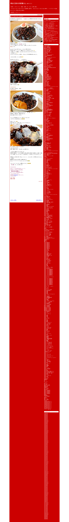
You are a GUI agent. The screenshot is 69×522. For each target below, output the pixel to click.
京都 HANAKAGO (47, 192)
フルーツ (45, 382)
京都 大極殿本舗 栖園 (48, 338)
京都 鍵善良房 (46, 137)
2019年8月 (46, 485)
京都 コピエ (46, 129)
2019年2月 (46, 490)
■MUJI (45, 228)
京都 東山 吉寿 (47, 259)
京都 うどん (46, 326)
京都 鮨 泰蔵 (46, 200)
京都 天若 (46, 183)
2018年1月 (46, 501)
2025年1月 (46, 429)
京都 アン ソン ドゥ (47, 116)
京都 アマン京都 (47, 170)
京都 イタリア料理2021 (48, 270)
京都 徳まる (46, 162)
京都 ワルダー (46, 197)
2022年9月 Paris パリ (47, 167)
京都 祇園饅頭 (46, 180)
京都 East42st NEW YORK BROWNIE (50, 153)
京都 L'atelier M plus (48, 58)
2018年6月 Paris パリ (47, 404)
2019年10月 (46, 483)
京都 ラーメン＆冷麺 (48, 301)
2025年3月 (46, 427)
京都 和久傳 (46, 256)
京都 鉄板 (46, 293)
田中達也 (45, 71)
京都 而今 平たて (47, 185)
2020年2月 (46, 480)
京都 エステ (46, 377)
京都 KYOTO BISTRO (48, 215)
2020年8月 (46, 475)
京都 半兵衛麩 (46, 182)
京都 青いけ (46, 288)
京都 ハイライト (47, 295)
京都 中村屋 (46, 188)
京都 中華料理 (46, 296)
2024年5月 (46, 436)
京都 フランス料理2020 (48, 281)
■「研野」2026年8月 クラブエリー (49, 30)
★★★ (45, 397)
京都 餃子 (46, 330)
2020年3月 (46, 479)
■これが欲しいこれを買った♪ (49, 229)
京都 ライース (46, 132)
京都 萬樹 (46, 90)
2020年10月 (46, 473)
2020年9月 (46, 474)
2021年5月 (46, 467)
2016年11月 (46, 513)
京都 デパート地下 (47, 361)
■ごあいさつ (46, 378)
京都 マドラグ (46, 190)
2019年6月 (46, 487)
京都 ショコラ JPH (48, 350)
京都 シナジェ (46, 203)
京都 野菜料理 (46, 311)
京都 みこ (46, 131)
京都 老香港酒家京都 (48, 297)
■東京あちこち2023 (47, 307)
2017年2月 (46, 511)
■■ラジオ (45, 241)
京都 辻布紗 (46, 121)
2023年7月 (46, 445)
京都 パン (46, 353)
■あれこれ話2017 (47, 392)
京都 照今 (46, 64)
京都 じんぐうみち (47, 91)
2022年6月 (46, 456)
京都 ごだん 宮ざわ (47, 260)
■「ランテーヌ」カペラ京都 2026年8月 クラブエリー (51, 21)
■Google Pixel (46, 107)
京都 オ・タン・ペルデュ (48, 286)
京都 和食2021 (47, 244)
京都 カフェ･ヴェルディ (48, 199)
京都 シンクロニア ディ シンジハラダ (50, 168)
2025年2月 (46, 428)
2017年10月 (46, 504)
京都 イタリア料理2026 (48, 60)
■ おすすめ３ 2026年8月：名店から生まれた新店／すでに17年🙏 (51, 33)
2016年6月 (46, 518)
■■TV (45, 240)
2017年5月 (46, 508)
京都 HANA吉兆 (47, 99)
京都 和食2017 (47, 247)
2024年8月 (46, 433)
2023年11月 (46, 441)
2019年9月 (46, 484)
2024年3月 (46, 438)
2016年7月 (46, 517)
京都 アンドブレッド (48, 122)
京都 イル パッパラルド (48, 158)
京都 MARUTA (47, 126)
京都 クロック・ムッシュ (48, 355)
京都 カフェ (46, 312)
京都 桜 (45, 369)
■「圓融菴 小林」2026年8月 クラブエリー (50, 34)
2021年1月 (46, 470)
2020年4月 (46, 478)
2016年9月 (46, 515)
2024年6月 (46, 435)
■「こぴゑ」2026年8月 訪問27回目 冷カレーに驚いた (51, 29)
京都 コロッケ (46, 331)
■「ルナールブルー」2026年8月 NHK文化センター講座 (51, 31)
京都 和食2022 (47, 243)
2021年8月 (46, 464)
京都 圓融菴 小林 (47, 217)
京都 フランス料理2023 (48, 278)
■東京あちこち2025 (47, 66)
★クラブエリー (46, 231)
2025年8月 (46, 423)
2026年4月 (46, 416)
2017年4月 (46, 509)
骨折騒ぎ (45, 56)
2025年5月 (46, 426)
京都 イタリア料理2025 (48, 105)
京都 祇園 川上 (47, 196)
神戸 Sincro (46, 177)
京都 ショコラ (46, 349)
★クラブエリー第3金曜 (48, 221)
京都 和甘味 (12, 177)
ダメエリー (46, 157)
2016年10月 (46, 514)
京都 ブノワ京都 (47, 191)
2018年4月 (46, 499)
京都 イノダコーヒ (47, 313)
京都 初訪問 (46, 84)
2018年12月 (46, 492)
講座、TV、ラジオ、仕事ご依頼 (30, 6)
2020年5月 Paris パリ (47, 401)
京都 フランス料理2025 (48, 102)
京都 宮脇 (46, 148)
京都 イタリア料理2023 (48, 269)
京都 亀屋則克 (46, 204)
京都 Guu (46, 124)
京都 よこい (46, 142)
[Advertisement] (17, 190)
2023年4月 (46, 447)
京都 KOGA (46, 101)
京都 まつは (46, 266)
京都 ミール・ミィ (47, 108)
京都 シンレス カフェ (48, 220)
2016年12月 (46, 512)
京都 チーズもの (47, 100)
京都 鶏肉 (46, 320)
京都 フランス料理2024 (48, 135)
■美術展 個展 (46, 69)
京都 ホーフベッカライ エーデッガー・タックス (51, 195)
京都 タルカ (46, 82)
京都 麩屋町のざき (47, 76)
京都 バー (46, 314)
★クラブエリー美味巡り (48, 232)
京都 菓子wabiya (47, 85)
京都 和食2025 (47, 104)
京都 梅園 (46, 340)
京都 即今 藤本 (47, 120)
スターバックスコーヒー (48, 152)
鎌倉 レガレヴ (46, 174)
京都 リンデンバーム (48, 179)
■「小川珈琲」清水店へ (47, 20)
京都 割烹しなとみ (47, 224)
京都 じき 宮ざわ (47, 261)
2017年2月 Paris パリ (47, 407)
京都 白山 (46, 181)
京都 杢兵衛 (46, 214)
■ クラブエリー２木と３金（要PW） (41, 8)
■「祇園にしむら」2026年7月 (48, 38)
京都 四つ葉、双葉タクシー (49, 371)
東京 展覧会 (46, 399)
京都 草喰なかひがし (48, 253)
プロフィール (17, 6)
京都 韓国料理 (46, 303)
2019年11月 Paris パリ (48, 402)
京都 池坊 (46, 205)
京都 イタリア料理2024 (48, 138)
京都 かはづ (46, 63)
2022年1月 (46, 460)
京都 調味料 (46, 336)
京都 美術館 (46, 365)
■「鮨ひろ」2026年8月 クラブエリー (49, 27)
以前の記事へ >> (39, 200)
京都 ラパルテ (46, 169)
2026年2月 (46, 418)
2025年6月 (46, 425)
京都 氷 (45, 358)
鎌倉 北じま (46, 176)
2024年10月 (46, 432)
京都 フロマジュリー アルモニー (50, 118)
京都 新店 (46, 362)
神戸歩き (45, 144)
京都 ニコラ (46, 94)
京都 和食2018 (47, 246)
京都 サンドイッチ (47, 354)
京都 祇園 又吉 (47, 165)
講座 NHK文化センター (48, 237)
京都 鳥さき (46, 175)
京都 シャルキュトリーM (48, 155)
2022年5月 (46, 457)
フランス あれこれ (47, 409)
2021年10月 (46, 463)
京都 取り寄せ (46, 230)
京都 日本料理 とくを (48, 255)
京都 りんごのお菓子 (48, 347)
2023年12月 (46, 440)
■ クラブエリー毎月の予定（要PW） (18, 10)
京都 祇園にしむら (47, 254)
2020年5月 (46, 477)
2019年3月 (46, 489)
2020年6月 (46, 476)
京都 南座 (46, 364)
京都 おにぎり (46, 325)
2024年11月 (46, 431)
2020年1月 (46, 481)
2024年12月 (46, 430)
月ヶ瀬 (25, 18)
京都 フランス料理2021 (48, 280)
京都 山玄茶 (46, 201)
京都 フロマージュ (47, 323)
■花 (44, 141)
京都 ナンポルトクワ (48, 343)
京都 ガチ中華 (46, 96)
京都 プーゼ (46, 367)
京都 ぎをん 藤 (47, 51)
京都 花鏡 (46, 291)
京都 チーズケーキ (47, 128)
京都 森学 (46, 111)
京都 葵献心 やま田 (47, 147)
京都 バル (46, 317)
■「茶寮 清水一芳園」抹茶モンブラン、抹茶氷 (51, 25)
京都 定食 (46, 316)
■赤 (44, 226)
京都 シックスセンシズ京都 (49, 98)
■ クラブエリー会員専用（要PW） (25, 8)
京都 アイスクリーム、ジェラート (50, 357)
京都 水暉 (46, 265)
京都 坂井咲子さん (47, 79)
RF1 (45, 113)
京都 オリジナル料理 (48, 289)
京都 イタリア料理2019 (48, 272)
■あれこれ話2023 (47, 305)
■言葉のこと (46, 387)
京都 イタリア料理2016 (48, 275)
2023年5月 (46, 446)
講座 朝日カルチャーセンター (49, 238)
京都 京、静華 (46, 298)
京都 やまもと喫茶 (47, 97)
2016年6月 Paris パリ (47, 408)
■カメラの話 (46, 388)
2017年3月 (46, 510)
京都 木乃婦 (46, 252)
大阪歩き (45, 73)
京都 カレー (46, 332)
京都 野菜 (46, 334)
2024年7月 (46, 434)
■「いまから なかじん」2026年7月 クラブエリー (51, 37)
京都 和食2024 (47, 139)
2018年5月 (46, 498)
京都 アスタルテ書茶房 (48, 88)
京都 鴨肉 (46, 321)
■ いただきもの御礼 (47, 114)
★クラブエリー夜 (47, 235)
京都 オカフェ (46, 193)
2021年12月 (46, 461)
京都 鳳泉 (46, 211)
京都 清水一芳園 (47, 50)
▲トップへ (40, 181)
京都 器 (45, 80)
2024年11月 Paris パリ (48, 123)
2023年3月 (46, 448)
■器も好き (46, 389)
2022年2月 (46, 459)
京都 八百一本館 (47, 225)
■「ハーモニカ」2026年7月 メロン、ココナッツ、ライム (51, 41)
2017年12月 (46, 502)
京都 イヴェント (47, 363)
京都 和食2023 (47, 242)
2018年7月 (46, 496)
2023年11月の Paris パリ (48, 110)
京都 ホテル (46, 374)
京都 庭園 (46, 366)
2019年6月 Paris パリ (47, 403)
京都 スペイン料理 (47, 304)
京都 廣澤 (46, 72)
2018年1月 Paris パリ (47, 406)
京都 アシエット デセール (48, 54)
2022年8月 (46, 454)
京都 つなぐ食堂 (47, 115)
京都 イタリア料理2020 (48, 271)
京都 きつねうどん (47, 328)
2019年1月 (46, 491)
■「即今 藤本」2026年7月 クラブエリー (50, 40)
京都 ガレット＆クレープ (48, 348)
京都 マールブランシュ (48, 345)
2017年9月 (46, 505)
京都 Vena (46, 212)
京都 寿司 (46, 251)
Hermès (45, 400)
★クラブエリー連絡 (47, 233)
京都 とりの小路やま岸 (48, 95)
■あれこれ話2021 (47, 306)
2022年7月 (46, 455)
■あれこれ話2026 (47, 47)
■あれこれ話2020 (47, 390)
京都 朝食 (46, 315)
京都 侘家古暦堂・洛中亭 (48, 202)
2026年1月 (46, 419)
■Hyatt (45, 394)
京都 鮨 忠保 (46, 219)
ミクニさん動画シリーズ (48, 216)
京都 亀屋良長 (46, 210)
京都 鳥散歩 (46, 103)
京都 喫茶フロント (47, 130)
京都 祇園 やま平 (47, 62)
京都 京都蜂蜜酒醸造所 (48, 109)
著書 (22, 6)
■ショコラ (46, 381)
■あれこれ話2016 (47, 393)
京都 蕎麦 (46, 329)
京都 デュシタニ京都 (48, 112)
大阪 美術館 (46, 74)
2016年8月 (46, 516)
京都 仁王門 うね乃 (47, 327)
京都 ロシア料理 (47, 302)
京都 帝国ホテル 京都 (48, 61)
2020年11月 (46, 472)
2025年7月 (46, 424)
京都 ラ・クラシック (48, 344)
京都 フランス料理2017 (48, 283)
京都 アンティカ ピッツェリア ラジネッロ (51, 151)
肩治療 (45, 156)
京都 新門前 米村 (47, 290)
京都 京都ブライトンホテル (49, 206)
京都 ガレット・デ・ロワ (48, 346)
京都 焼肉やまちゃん (48, 173)
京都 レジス (46, 117)
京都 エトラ (46, 163)
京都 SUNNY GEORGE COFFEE (50, 67)
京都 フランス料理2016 (48, 284)
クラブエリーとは (14, 8)
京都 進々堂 (46, 209)
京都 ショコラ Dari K (48, 218)
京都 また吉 (46, 164)
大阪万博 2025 (46, 81)
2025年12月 (46, 420)
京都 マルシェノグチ (48, 335)
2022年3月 (46, 458)
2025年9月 (46, 422)
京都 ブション (46, 285)
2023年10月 (46, 442)
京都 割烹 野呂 (47, 268)
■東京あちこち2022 (47, 308)
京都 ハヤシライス (47, 333)
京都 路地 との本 (47, 222)
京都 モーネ (46, 125)
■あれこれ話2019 (47, 391)
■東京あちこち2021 (47, 309)
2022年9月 (46, 453)
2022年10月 (46, 452)
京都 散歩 (46, 370)
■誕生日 (45, 379)
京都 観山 (46, 264)
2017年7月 (46, 506)
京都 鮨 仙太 (46, 166)
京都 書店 (46, 373)
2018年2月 (46, 500)
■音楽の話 (46, 119)
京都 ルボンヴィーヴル (48, 207)
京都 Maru (46, 178)
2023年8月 (46, 444)
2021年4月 (46, 468)
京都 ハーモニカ (47, 133)
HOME (12, 6)
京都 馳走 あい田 (47, 106)
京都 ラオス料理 (47, 324)
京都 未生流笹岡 (47, 368)
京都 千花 (46, 171)
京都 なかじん (46, 262)
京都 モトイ (46, 287)
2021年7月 (46, 465)
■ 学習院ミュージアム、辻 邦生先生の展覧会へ (51, 39)
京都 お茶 (46, 360)
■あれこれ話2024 (47, 136)
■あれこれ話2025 (47, 93)
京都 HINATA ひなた (47, 49)
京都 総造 (46, 53)
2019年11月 (46, 482)
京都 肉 (45, 318)
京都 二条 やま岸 (47, 263)
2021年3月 (46, 469)
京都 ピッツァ (46, 277)
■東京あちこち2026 (47, 48)
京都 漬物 (46, 68)
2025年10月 (46, 421)
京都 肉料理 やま (47, 160)
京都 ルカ (46, 186)
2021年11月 (46, 462)
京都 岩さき (46, 213)
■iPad (45, 227)
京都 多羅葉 (46, 89)
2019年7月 (46, 486)
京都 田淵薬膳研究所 (48, 55)
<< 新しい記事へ (13, 200)
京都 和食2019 (47, 245)
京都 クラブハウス (47, 375)
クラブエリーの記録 (53, 8)
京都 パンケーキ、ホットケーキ (49, 57)
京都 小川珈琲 (46, 46)
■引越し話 (46, 223)
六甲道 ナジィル (47, 146)
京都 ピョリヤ (46, 140)
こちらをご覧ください (14, 173)
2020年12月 (46, 471)
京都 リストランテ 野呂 (48, 267)
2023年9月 (46, 443)
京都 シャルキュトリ (48, 322)
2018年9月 (46, 494)
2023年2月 (46, 449)
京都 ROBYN (46, 70)
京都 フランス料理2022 (48, 279)
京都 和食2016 (47, 248)
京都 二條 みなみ (47, 154)
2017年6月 (46, 507)
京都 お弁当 (46, 249)
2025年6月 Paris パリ (47, 77)
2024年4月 (46, 437)
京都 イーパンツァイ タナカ (49, 300)
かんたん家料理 (46, 396)
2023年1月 (46, 450)
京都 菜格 (46, 299)
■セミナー (46, 383)
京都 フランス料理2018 (48, 282)
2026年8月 (46, 413)
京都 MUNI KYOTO (47, 78)
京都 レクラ (46, 294)
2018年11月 (46, 493)
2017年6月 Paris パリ (47, 405)
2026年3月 (46, 417)
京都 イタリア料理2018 (48, 273)
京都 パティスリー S (48, 342)
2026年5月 (46, 415)
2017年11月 (46, 503)
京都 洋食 (46, 292)
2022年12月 (46, 451)
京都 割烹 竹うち (47, 258)
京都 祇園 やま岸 (47, 145)
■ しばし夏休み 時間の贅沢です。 (49, 26)
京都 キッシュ (46, 352)
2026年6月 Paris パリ (47, 52)
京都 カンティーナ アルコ (48, 276)
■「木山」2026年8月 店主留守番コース (50, 35)
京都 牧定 (46, 161)
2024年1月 (46, 439)
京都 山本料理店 (47, 59)
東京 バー (46, 398)
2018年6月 (46, 497)
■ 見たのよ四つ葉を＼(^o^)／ (48, 36)
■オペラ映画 (46, 149)
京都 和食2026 (47, 65)
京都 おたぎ (46, 257)
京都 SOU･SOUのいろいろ (49, 372)
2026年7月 (46, 414)
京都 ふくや (46, 83)
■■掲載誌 (45, 239)
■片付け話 (46, 386)
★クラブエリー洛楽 (47, 234)
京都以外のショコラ (47, 351)
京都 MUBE (46, 75)
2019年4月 (46, 488)
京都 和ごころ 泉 (47, 198)
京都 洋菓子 (46, 341)
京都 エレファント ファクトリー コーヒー (51, 87)
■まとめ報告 (46, 236)
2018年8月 (46, 495)
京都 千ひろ (46, 172)
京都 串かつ (46, 187)
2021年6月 (46, 466)
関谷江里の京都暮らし (15, 171)
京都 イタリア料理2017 (48, 274)
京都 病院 (46, 376)
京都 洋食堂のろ (47, 143)
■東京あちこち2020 (47, 310)
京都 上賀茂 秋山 (47, 184)
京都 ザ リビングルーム (48, 208)
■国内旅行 (46, 395)
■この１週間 (46, 134)
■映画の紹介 (46, 385)
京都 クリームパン (47, 356)
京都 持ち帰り (46, 250)
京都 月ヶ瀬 (12, 178)
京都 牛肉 (46, 319)
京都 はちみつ (46, 359)
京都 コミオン (46, 92)
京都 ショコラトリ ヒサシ (48, 189)
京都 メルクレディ (47, 159)
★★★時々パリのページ (15, 12)
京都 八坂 (46, 127)
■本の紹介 (46, 384)
